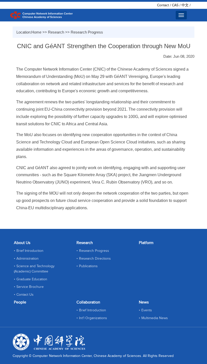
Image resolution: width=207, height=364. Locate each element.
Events (146, 310)
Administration (27, 259)
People (20, 302)
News (144, 302)
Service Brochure (30, 287)
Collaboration (88, 302)
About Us (22, 242)
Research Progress (87, 32)
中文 (185, 5)
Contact (163, 5)
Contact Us (25, 295)
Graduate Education (31, 279)
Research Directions (95, 259)
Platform (146, 242)
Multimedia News (154, 318)
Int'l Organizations (93, 318)
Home (36, 32)
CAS (175, 5)
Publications (88, 266)
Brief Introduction (29, 251)
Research (56, 32)
